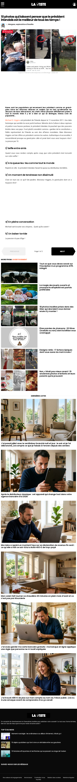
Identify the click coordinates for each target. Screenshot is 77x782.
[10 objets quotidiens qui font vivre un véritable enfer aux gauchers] (5, 745)
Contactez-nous (39, 777)
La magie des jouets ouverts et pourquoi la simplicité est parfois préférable (56, 287)
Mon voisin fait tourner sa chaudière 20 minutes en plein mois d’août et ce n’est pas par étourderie (37, 597)
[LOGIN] (74, 4)
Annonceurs (28, 777)
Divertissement (19, 259)
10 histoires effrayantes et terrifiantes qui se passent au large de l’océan (39, 751)
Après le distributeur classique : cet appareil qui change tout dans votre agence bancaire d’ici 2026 (36, 495)
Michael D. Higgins (12, 120)
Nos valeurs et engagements (12, 777)
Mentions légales (68, 777)
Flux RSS (38, 779)
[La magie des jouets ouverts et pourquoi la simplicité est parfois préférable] (19, 294)
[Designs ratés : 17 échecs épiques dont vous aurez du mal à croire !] (19, 359)
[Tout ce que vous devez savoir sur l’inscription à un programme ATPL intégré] (19, 273)
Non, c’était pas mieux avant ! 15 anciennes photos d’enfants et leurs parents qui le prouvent (57, 373)
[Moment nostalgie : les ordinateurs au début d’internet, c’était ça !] (5, 736)
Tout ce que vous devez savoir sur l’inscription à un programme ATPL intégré (56, 266)
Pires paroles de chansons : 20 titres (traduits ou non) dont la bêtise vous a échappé (58, 330)
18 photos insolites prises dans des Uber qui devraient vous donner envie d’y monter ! (56, 309)
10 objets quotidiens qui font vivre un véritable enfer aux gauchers (36, 742)
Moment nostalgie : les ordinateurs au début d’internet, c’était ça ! (36, 734)
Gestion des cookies (54, 777)
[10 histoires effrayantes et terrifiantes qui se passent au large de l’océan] (5, 753)
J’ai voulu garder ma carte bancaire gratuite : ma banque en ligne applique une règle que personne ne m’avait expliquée (38, 648)
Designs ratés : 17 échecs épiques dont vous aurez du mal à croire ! (56, 351)
